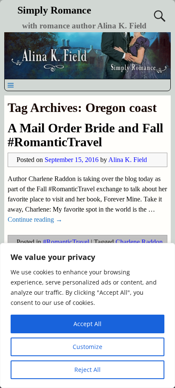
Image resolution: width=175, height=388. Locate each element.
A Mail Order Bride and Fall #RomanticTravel (85, 135)
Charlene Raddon (139, 242)
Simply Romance (54, 10)
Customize (87, 347)
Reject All (87, 370)
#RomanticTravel (66, 242)
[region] (87, 315)
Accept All (87, 324)
